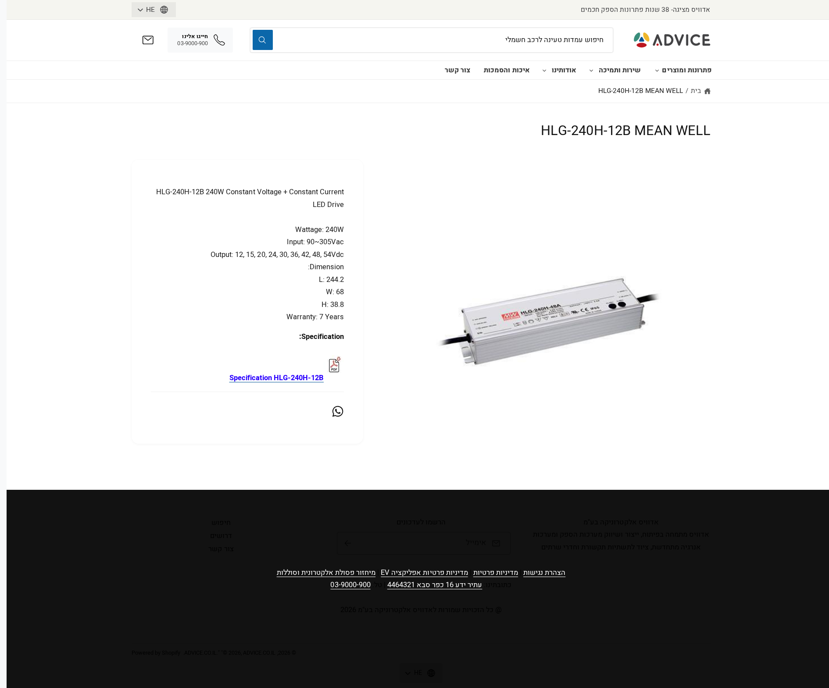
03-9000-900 (350, 585)
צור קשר (457, 70)
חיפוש (220, 522)
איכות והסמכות (506, 70)
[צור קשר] (148, 40)
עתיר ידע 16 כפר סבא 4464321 (434, 585)
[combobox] (431, 40)
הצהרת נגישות (544, 572)
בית (696, 91)
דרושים (221, 536)
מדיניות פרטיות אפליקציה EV (424, 572)
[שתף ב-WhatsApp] (338, 411)
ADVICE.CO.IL (200, 653)
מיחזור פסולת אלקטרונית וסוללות (326, 572)
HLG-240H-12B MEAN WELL (640, 91)
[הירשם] (347, 543)
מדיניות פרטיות (495, 572)
